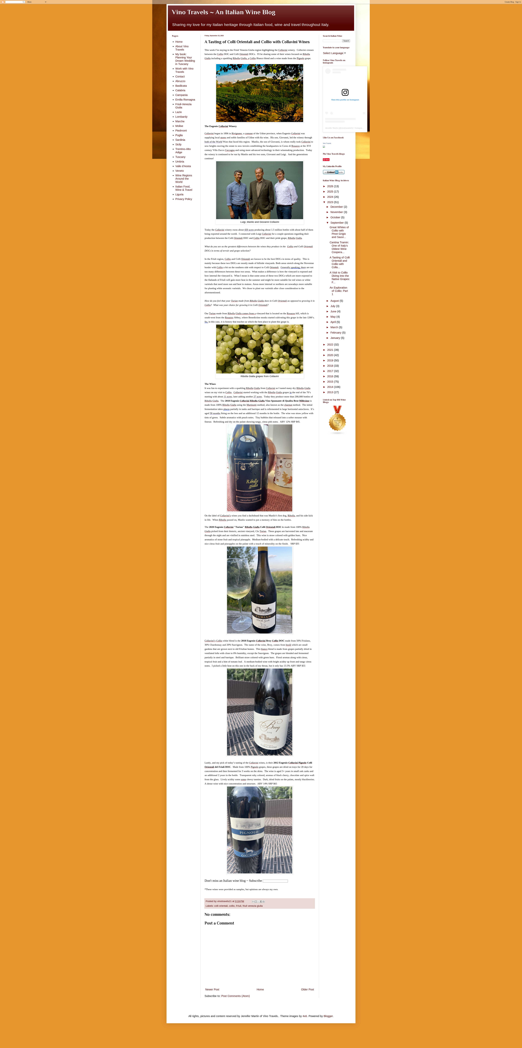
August (335, 300)
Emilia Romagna (185, 99)
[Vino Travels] (324, 146)
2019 (330, 360)
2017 (330, 371)
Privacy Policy (183, 199)
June (333, 311)
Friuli (238, 906)
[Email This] (253, 901)
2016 (330, 376)
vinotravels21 (347, 128)
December (337, 206)
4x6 (305, 1016)
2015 (330, 381)
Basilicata (181, 85)
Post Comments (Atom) (235, 995)
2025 (330, 191)
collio (232, 906)
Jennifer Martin (331, 128)
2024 (330, 196)
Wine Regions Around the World (183, 178)
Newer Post (212, 989)
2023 (330, 202)
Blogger (328, 1016)
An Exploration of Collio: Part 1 (339, 291)
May (333, 316)
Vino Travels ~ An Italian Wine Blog (223, 12)
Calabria (180, 90)
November (337, 212)
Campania (181, 94)
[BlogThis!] (255, 901)
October (335, 217)
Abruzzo (180, 81)
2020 (330, 355)
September (337, 222)
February (336, 332)
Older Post (307, 989)
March (334, 327)
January (335, 337)
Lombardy (181, 116)
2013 (330, 392)
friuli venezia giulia (253, 906)
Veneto (179, 170)
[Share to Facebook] (261, 901)
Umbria (179, 161)
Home (260, 989)
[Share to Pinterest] (263, 901)
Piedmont (181, 130)
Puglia (179, 135)
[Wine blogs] (337, 434)
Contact (180, 76)
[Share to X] (258, 901)
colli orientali (221, 906)
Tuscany (180, 156)
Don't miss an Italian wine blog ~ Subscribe (233, 880)
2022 (330, 344)
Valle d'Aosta (183, 166)
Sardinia (180, 139)
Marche (179, 121)
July (333, 306)
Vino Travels (327, 143)
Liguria (179, 194)
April (333, 321)
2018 (330, 365)
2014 (330, 386)
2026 (330, 186)
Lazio (178, 112)
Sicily (178, 144)
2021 (330, 349)
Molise (179, 125)
